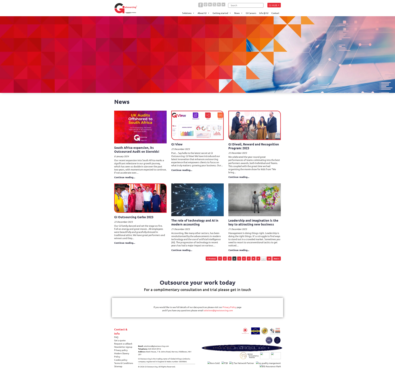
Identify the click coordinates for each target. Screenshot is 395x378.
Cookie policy (120, 359)
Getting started (220, 13)
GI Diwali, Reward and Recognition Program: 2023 (253, 146)
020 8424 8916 (154, 349)
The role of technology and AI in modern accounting (194, 222)
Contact (275, 13)
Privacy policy (121, 350)
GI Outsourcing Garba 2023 (133, 217)
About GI (202, 13)
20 (269, 258)
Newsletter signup (123, 346)
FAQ (116, 337)
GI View (177, 144)
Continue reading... (124, 177)
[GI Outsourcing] (127, 8)
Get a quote (120, 340)
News (237, 13)
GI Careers (251, 13)
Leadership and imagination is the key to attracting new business (253, 222)
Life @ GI (263, 13)
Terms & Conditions (123, 363)
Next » (276, 258)
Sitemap (118, 366)
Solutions (186, 13)
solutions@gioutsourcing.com (218, 310)
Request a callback (123, 343)
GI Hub (273, 5)
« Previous (211, 258)
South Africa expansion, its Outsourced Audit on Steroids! (136, 149)
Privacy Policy (229, 307)
